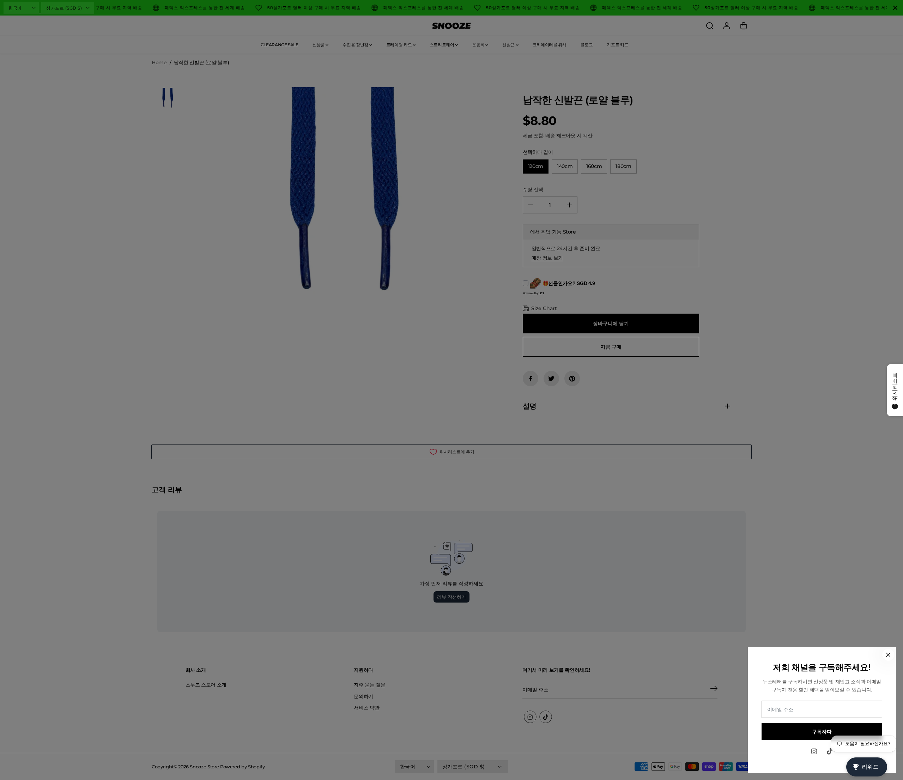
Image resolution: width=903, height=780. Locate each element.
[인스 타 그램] (814, 751)
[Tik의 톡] (829, 751)
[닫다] (888, 655)
